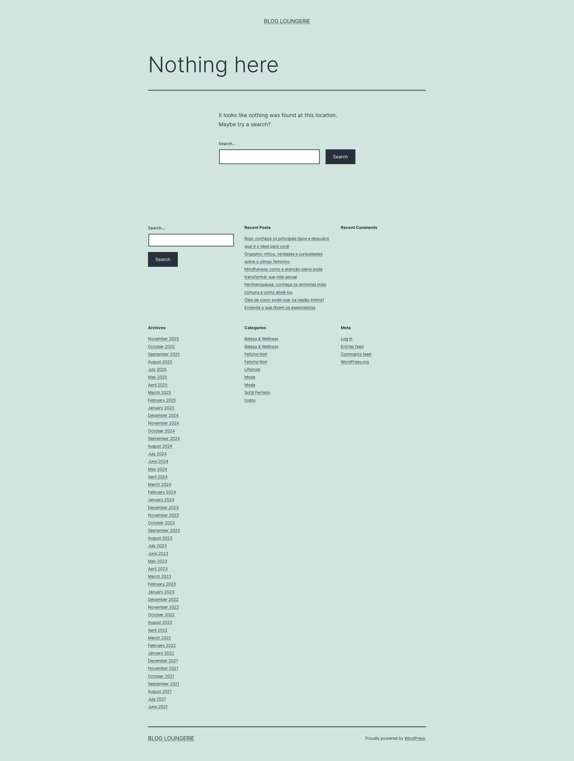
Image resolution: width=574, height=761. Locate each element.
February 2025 (162, 400)
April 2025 (157, 385)
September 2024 (164, 438)
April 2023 (157, 568)
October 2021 (161, 676)
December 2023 (163, 507)
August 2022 (160, 622)
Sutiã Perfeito (257, 392)
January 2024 (161, 499)
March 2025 (159, 392)
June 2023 (158, 553)
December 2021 (163, 660)
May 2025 (157, 377)
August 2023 (160, 538)
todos (249, 400)
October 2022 (161, 614)
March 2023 (159, 576)
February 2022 (162, 645)
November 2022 (163, 607)
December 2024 (163, 415)
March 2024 (159, 484)
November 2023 (163, 515)
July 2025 (157, 369)
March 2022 (159, 637)
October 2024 (161, 430)
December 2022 (163, 599)
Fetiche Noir (255, 354)
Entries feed (352, 346)
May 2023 (157, 561)
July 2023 (157, 545)
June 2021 (157, 706)
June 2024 (158, 461)
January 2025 (161, 407)
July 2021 (157, 699)
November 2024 (163, 423)
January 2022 (161, 653)
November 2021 (163, 668)
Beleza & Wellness (261, 338)
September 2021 (163, 683)
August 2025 (160, 361)
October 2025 (161, 346)
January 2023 (161, 591)
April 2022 (157, 630)
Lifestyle (252, 369)
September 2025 (164, 354)
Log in (346, 338)
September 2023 (164, 530)
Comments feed (356, 354)
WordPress (414, 738)
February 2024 (162, 492)
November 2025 (163, 338)
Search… (227, 143)
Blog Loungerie (287, 21)
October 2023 (161, 522)
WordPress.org (355, 361)
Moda (249, 377)
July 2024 (157, 453)
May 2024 (157, 469)
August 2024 (160, 446)
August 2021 (160, 691)
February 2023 (162, 584)
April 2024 (158, 476)
